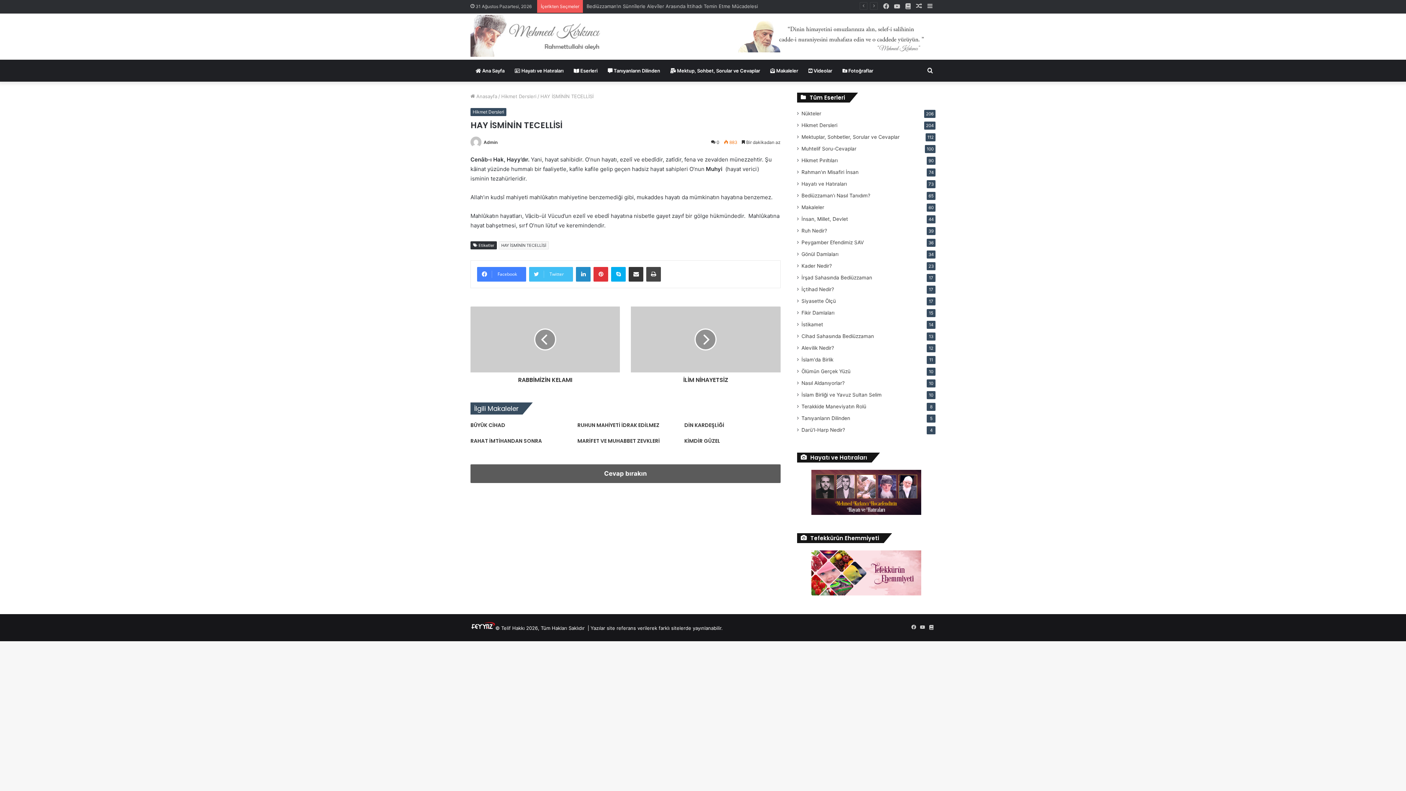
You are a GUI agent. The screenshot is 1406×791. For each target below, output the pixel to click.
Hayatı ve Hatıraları (541, 71)
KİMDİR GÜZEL (702, 441)
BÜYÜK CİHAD (487, 425)
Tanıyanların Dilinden (636, 71)
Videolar (822, 71)
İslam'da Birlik (817, 360)
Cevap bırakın (625, 473)
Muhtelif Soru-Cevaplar (828, 149)
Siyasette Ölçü (818, 301)
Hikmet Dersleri (518, 96)
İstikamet (812, 324)
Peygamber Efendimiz (832, 242)
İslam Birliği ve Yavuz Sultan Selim (841, 395)
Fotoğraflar (860, 71)
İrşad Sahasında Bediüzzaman (836, 278)
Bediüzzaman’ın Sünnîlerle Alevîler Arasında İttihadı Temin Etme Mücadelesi (672, 6)
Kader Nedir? (816, 266)
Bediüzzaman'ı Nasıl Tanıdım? (835, 195)
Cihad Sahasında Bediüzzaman (837, 336)
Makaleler (786, 71)
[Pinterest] (601, 274)
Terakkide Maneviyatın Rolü (833, 406)
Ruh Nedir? (814, 231)
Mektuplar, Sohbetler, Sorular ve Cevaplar (850, 137)
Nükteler (811, 113)
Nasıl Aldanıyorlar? (823, 383)
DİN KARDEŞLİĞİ (704, 425)
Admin (491, 142)
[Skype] (618, 274)
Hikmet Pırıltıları (819, 160)
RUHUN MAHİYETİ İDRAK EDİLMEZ (618, 425)
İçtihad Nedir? (817, 289)
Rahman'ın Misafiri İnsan (830, 172)
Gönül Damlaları (819, 254)
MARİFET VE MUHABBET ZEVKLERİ (618, 441)
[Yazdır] (653, 274)
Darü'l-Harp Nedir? (823, 430)
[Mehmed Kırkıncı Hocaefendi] (544, 35)
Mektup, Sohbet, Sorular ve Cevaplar (718, 71)
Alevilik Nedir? (817, 348)
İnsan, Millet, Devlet (824, 219)
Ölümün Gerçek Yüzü (826, 371)
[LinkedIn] (583, 274)
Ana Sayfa (493, 71)
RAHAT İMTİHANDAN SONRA (506, 441)
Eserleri (588, 71)
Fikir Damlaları (817, 313)
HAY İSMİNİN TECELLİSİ (523, 245)
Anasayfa (486, 96)
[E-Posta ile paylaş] (636, 274)
